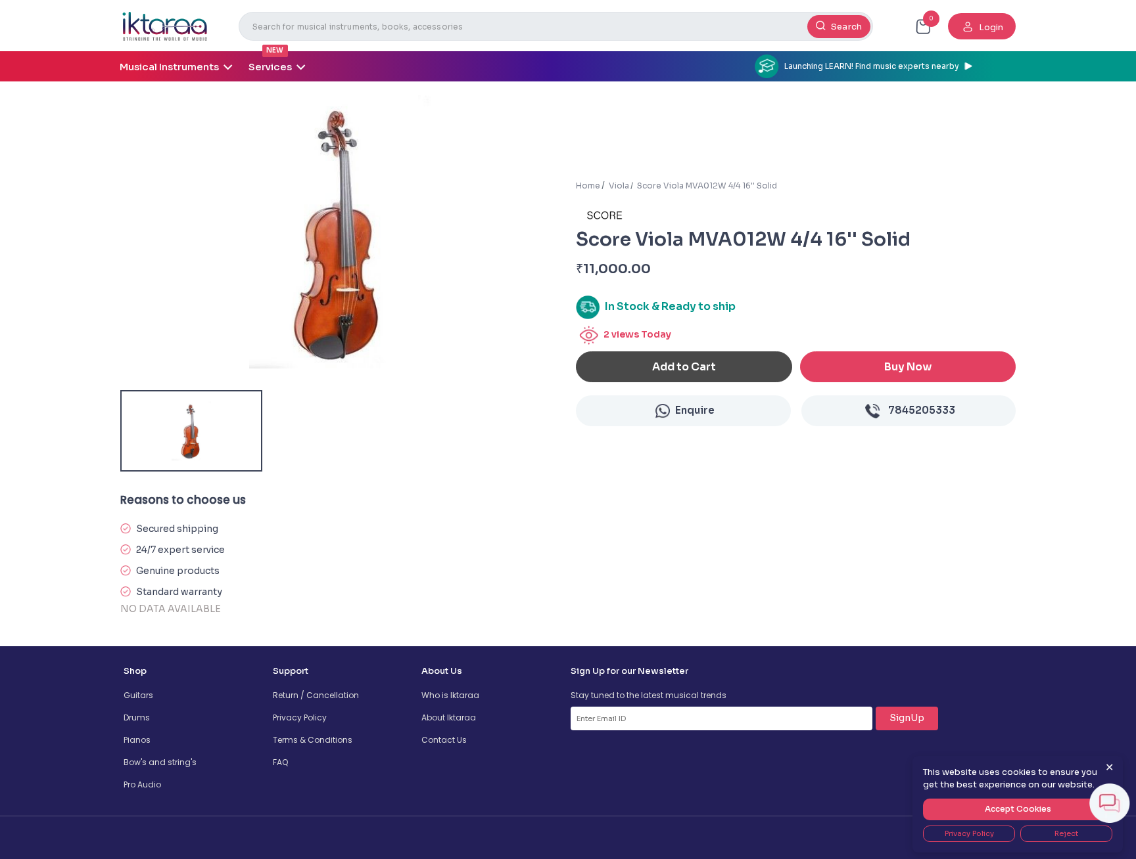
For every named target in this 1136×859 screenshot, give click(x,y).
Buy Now (908, 367)
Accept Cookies (1018, 809)
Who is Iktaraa (450, 695)
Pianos (137, 739)
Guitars (138, 695)
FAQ (280, 762)
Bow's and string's (160, 762)
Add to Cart (684, 367)
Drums (137, 717)
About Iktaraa (448, 717)
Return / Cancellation (316, 695)
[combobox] (556, 26)
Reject (1066, 833)
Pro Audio (142, 784)
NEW (274, 50)
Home (588, 185)
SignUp (906, 718)
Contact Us (444, 739)
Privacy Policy (300, 717)
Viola (619, 185)
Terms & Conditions (312, 739)
